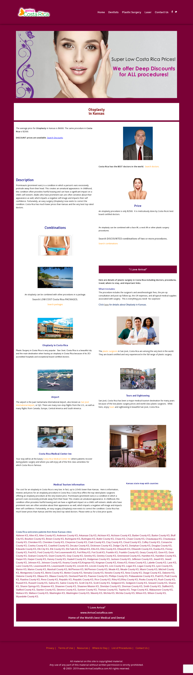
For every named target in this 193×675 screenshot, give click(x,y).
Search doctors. (152, 166)
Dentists (113, 12)
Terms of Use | (66, 648)
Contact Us (161, 12)
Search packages (55, 304)
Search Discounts (55, 137)
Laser (148, 12)
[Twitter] (176, 12)
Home (101, 12)
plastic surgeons (110, 351)
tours (111, 407)
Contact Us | (142, 648)
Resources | (83, 648)
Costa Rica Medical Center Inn (57, 458)
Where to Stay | (100, 648)
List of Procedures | (123, 648)
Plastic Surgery (131, 12)
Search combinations (108, 243)
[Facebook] (172, 12)
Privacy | (51, 648)
